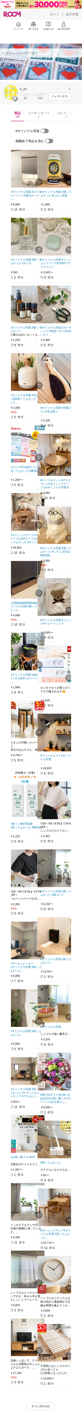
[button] (11, 92)
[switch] (45, 131)
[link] (26, 169)
